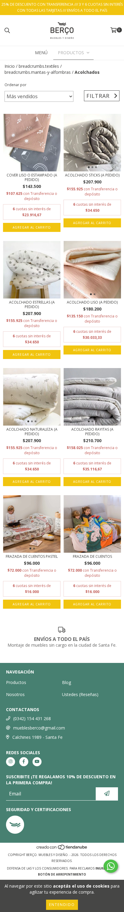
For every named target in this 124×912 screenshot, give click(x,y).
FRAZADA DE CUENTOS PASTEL (32, 556)
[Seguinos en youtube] (37, 761)
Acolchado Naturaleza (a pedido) (31, 431)
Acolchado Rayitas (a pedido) (92, 431)
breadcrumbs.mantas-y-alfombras (38, 72)
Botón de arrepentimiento (62, 874)
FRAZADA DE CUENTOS (92, 556)
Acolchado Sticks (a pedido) (92, 175)
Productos (16, 682)
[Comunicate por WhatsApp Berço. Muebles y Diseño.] (111, 866)
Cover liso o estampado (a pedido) (32, 177)
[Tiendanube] (62, 849)
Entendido (62, 904)
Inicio (10, 66)
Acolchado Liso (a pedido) (92, 302)
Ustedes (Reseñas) (80, 694)
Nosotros (15, 694)
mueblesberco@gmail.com (39, 728)
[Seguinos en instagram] (10, 761)
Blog (66, 682)
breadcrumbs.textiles (39, 66)
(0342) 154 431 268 (32, 718)
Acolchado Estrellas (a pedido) (32, 304)
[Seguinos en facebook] (23, 761)
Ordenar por (15, 84)
